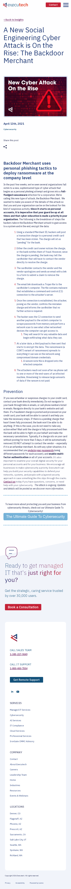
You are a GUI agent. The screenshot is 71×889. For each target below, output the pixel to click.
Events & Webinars (19, 796)
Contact (14, 759)
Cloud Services (17, 731)
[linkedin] (12, 691)
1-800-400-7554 (18, 668)
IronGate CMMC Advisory (22, 741)
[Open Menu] (66, 5)
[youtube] (18, 691)
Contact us (9, 481)
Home (13, 780)
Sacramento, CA (18, 834)
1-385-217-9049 (18, 654)
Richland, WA (16, 855)
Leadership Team (18, 775)
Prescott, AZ (16, 829)
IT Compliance (17, 726)
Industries (15, 785)
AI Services (15, 720)
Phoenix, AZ (15, 824)
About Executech (18, 764)
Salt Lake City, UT (18, 840)
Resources (15, 791)
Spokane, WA (16, 850)
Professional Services (20, 736)
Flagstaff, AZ (16, 819)
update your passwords (41, 450)
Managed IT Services (20, 710)
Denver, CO (15, 813)
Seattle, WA (15, 845)
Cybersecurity (17, 715)
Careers (14, 769)
